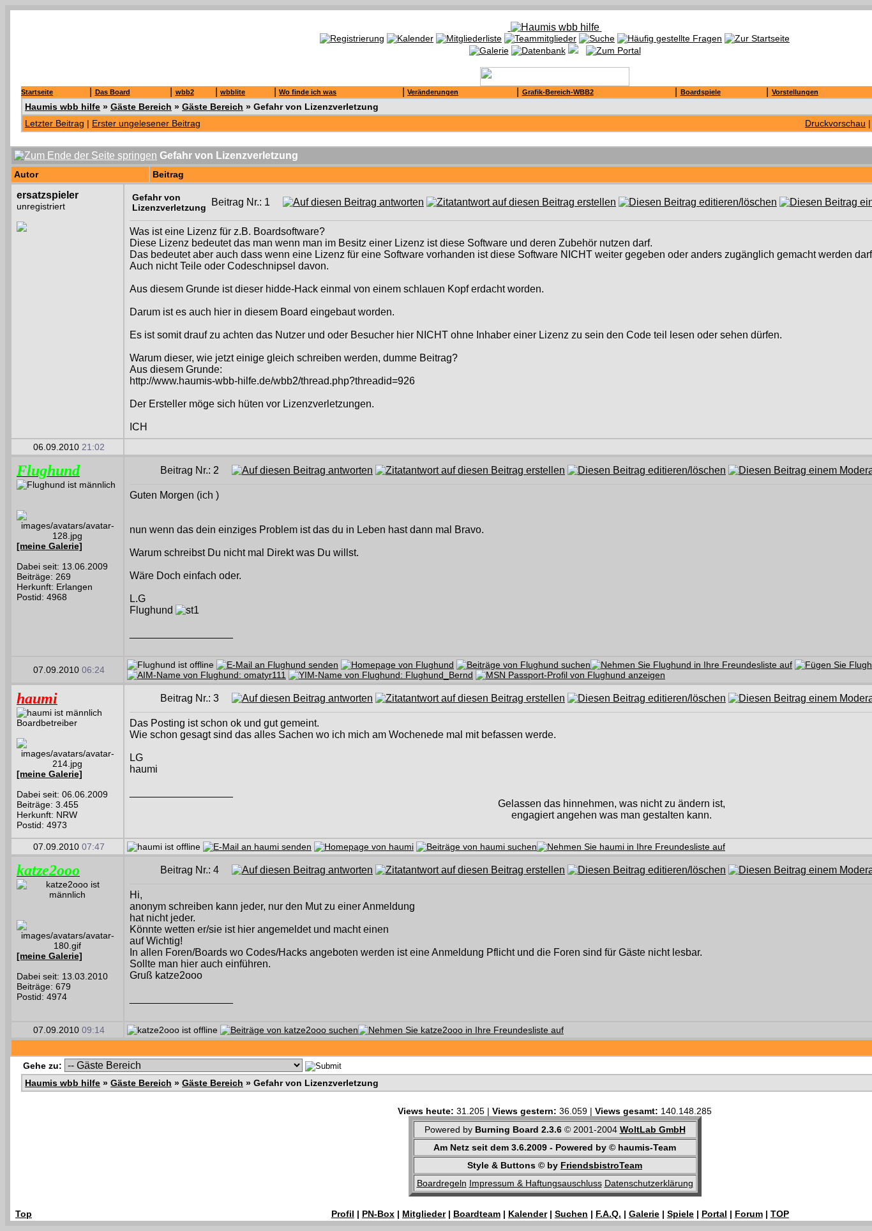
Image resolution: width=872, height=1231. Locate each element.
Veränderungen (432, 92)
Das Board (112, 92)
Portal (714, 1214)
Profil (342, 1214)
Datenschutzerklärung (649, 1183)
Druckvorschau (835, 123)
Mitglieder (424, 1214)
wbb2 (185, 92)
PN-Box (378, 1214)
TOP (780, 1214)
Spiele (680, 1214)
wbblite (232, 92)
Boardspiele (700, 92)
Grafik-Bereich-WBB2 (558, 92)
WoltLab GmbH (653, 1129)
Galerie (644, 1214)
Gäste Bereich (141, 107)
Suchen (571, 1214)
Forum (749, 1214)
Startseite (37, 92)
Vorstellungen (795, 92)
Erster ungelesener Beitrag (146, 123)
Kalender (527, 1214)
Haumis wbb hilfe (62, 107)
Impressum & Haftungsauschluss (535, 1183)
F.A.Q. (608, 1214)
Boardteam (476, 1214)
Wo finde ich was (307, 92)
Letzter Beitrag (54, 123)
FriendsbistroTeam (601, 1165)
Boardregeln (442, 1183)
